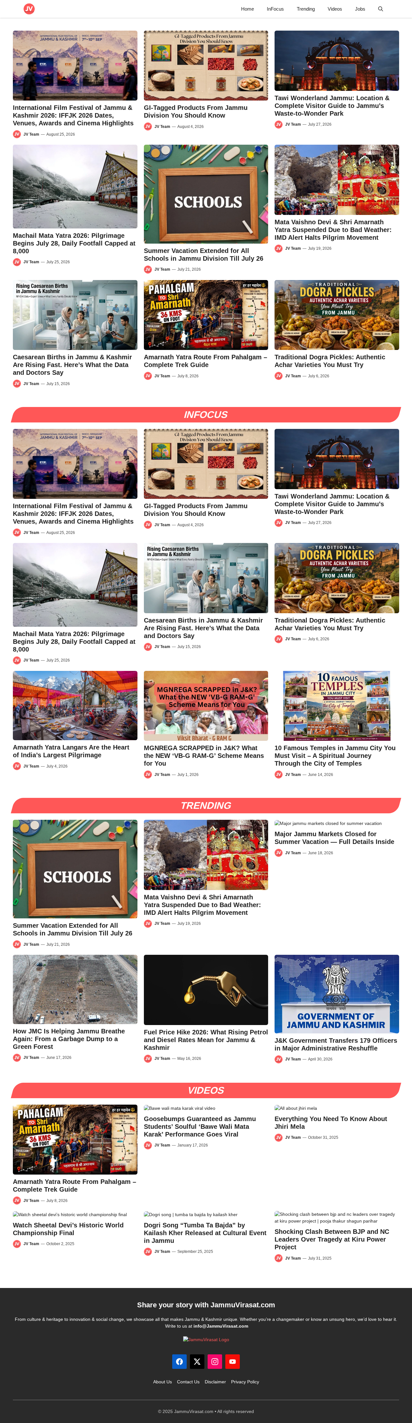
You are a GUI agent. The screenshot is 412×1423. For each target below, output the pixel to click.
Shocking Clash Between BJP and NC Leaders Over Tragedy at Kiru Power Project (332, 1239)
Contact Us (188, 1381)
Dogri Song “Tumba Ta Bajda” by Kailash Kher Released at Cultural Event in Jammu (205, 1233)
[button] (380, 9)
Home (247, 9)
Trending (306, 9)
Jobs (360, 9)
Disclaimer (215, 1381)
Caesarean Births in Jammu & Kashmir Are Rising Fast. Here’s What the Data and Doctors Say (72, 364)
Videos (335, 9)
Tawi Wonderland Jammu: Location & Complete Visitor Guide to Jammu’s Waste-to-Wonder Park (332, 105)
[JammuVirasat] (29, 9)
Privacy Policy (245, 1381)
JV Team (31, 134)
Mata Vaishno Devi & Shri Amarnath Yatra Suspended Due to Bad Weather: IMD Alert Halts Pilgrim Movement (333, 229)
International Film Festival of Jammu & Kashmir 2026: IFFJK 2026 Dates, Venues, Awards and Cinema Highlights (73, 115)
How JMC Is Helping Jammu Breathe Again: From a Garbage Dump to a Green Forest (69, 1039)
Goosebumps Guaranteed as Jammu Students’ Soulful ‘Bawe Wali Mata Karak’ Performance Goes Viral (200, 1126)
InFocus (275, 9)
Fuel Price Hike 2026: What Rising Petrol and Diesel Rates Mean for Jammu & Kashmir (206, 1040)
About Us (162, 1381)
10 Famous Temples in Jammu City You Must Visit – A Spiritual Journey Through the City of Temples (335, 755)
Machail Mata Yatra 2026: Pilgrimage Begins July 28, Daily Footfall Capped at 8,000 (74, 243)
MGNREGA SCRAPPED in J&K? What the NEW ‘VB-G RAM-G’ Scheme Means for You (204, 755)
